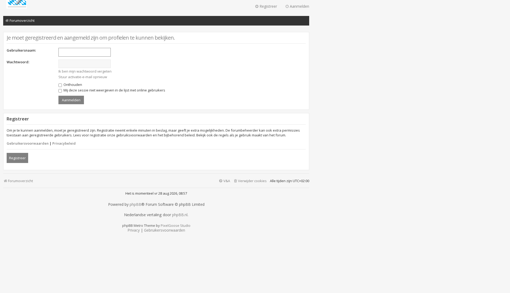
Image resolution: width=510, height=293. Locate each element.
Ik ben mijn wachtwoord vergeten (85, 71)
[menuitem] (250, 181)
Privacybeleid (64, 143)
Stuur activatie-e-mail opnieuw (82, 76)
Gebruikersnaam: (21, 50)
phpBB (135, 204)
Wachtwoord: (18, 62)
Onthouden (72, 84)
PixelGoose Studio (175, 225)
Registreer (17, 158)
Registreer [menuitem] (268, 6)
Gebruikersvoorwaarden (28, 143)
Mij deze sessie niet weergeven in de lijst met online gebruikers (114, 90)
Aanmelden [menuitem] (299, 6)
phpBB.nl (180, 214)
